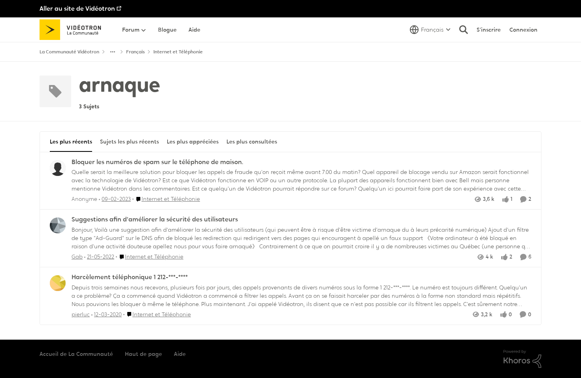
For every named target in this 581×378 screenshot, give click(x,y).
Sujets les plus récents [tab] (129, 141)
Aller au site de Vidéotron (77, 8)
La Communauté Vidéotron (69, 52)
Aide (180, 353)
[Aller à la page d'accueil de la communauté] (73, 29)
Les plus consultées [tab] (251, 141)
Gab (77, 256)
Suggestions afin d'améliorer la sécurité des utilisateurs (155, 219)
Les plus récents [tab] (71, 141)
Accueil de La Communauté (76, 353)
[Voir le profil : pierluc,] (58, 283)
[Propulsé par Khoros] (522, 359)
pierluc (81, 314)
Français (135, 52)
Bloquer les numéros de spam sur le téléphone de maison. (157, 162)
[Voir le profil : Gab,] (58, 225)
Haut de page (143, 353)
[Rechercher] (463, 29)
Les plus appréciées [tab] (193, 141)
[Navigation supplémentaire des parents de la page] (112, 51)
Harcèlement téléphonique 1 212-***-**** (130, 277)
